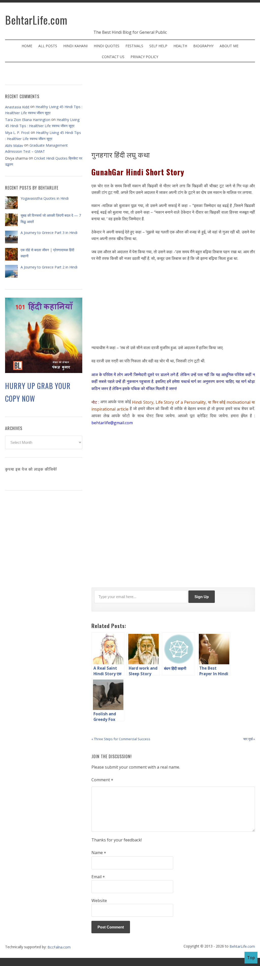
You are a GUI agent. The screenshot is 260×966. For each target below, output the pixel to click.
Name (98, 853)
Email (98, 877)
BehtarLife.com (36, 20)
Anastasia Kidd (17, 107)
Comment (102, 780)
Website (99, 900)
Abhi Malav (14, 145)
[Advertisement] (173, 108)
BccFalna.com (59, 947)
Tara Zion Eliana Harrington (27, 119)
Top (251, 957)
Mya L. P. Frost (17, 132)
